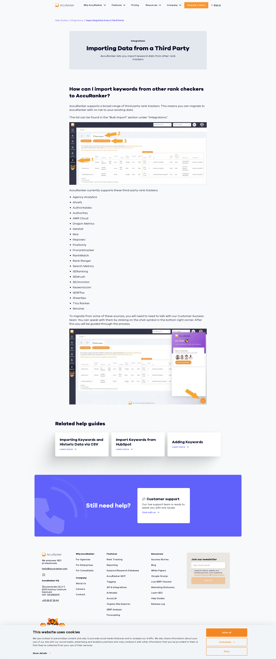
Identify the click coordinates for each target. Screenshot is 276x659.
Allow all (226, 632)
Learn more (66, 449)
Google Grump (159, 576)
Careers (80, 589)
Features (117, 5)
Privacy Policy (218, 575)
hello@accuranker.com (54, 568)
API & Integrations (117, 587)
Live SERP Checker (161, 581)
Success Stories (160, 559)
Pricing (135, 5)
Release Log (158, 604)
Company (172, 5)
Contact (80, 594)
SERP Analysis (114, 609)
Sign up (208, 580)
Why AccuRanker (93, 5)
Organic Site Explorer (118, 604)
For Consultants (85, 570)
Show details (40, 653)
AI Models (112, 592)
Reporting (112, 565)
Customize (225, 642)
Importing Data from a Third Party (105, 20)
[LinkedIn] (43, 574)
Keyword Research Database (123, 570)
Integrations (77, 20)
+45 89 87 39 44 (50, 600)
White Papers (158, 570)
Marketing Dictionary (163, 587)
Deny (226, 651)
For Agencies (83, 559)
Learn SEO (157, 592)
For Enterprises (84, 565)
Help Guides (61, 20)
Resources (151, 5)
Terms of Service (201, 575)
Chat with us (149, 512)
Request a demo (196, 5)
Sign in (217, 5)
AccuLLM (112, 598)
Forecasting (113, 615)
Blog (153, 565)
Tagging (111, 581)
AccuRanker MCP (116, 576)
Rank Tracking (114, 559)
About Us (81, 583)
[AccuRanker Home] (64, 5)
